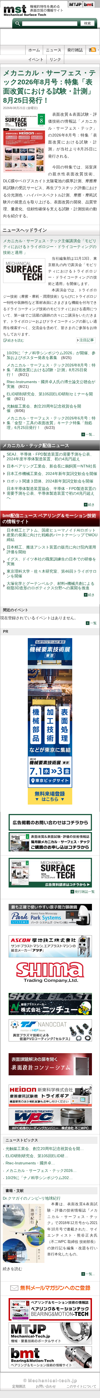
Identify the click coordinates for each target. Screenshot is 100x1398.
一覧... (90, 434)
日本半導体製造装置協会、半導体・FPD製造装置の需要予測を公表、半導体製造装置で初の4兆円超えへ (51, 493)
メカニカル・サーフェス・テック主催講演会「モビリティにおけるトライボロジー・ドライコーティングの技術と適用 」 (49, 247)
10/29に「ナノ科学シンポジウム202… (39, 1177)
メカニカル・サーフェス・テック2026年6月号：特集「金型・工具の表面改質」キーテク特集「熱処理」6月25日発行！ (51, 423)
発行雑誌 (75, 50)
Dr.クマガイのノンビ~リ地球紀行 (32, 1198)
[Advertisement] (50, 37)
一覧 (93, 623)
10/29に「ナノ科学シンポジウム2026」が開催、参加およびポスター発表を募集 (51, 355)
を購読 (93, 50)
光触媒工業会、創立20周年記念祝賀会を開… (45, 1148)
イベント (36, 59)
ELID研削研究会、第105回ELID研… (37, 1156)
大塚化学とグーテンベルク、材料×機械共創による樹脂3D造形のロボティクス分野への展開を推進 (50, 585)
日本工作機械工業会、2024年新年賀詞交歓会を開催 (52, 473)
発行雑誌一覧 (85, 892)
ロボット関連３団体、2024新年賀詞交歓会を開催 (50, 481)
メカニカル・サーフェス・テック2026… (41, 1170)
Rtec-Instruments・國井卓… (30, 1163)
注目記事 (86, 340)
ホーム (34, 50)
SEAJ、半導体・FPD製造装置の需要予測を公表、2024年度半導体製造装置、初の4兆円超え (50, 456)
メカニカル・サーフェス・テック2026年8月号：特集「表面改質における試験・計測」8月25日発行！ (51, 370)
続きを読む (16, 340)
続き (91, 505)
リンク (55, 59)
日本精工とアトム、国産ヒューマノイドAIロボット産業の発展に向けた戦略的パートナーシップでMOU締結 (52, 535)
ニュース (53, 50)
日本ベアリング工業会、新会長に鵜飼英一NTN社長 (51, 466)
